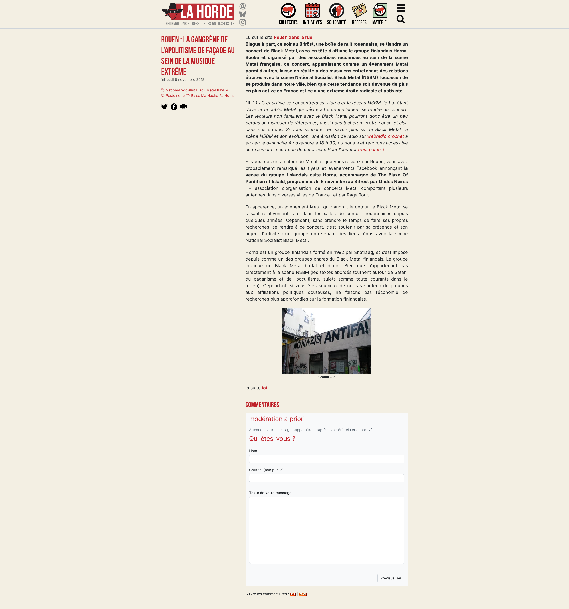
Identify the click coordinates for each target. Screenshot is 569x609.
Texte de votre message (270, 492)
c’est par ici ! (371, 149)
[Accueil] (198, 11)
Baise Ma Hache (204, 95)
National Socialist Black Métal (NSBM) (197, 90)
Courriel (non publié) (266, 470)
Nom (253, 451)
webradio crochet (385, 136)
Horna (229, 95)
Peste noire (175, 95)
